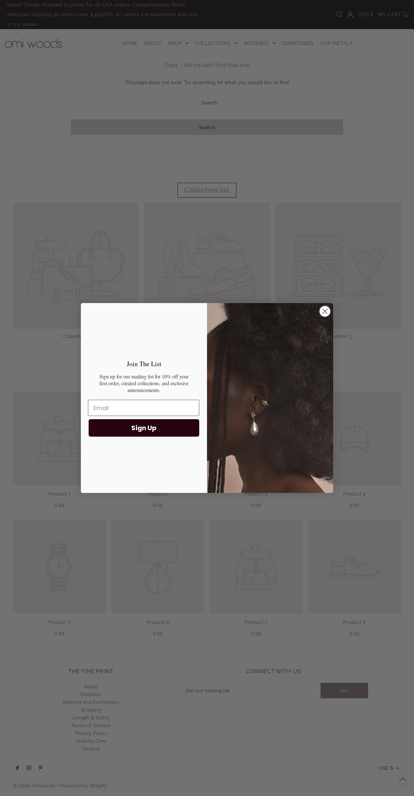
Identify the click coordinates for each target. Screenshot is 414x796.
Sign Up (144, 427)
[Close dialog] (325, 311)
